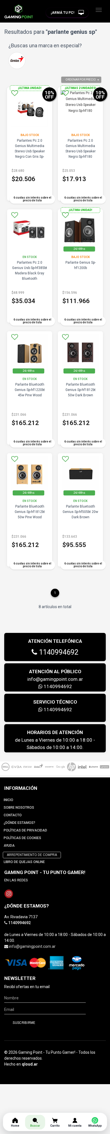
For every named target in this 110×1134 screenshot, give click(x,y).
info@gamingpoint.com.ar (55, 679)
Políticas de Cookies (22, 838)
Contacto (13, 815)
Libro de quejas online (24, 862)
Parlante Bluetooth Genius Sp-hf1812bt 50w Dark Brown (80, 390)
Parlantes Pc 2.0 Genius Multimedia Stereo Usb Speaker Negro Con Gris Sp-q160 (30, 151)
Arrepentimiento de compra (32, 855)
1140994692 (57, 652)
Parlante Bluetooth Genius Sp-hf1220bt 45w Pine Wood (30, 390)
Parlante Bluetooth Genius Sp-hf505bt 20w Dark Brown (80, 511)
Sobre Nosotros (19, 808)
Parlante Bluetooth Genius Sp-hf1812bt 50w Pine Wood (30, 511)
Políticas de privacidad (25, 830)
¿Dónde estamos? (19, 823)
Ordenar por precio (80, 79)
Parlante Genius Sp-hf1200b (80, 265)
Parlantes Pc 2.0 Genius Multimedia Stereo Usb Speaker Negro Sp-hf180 (80, 149)
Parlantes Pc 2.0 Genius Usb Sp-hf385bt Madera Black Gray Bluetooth (29, 271)
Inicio (8, 800)
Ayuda (9, 846)
